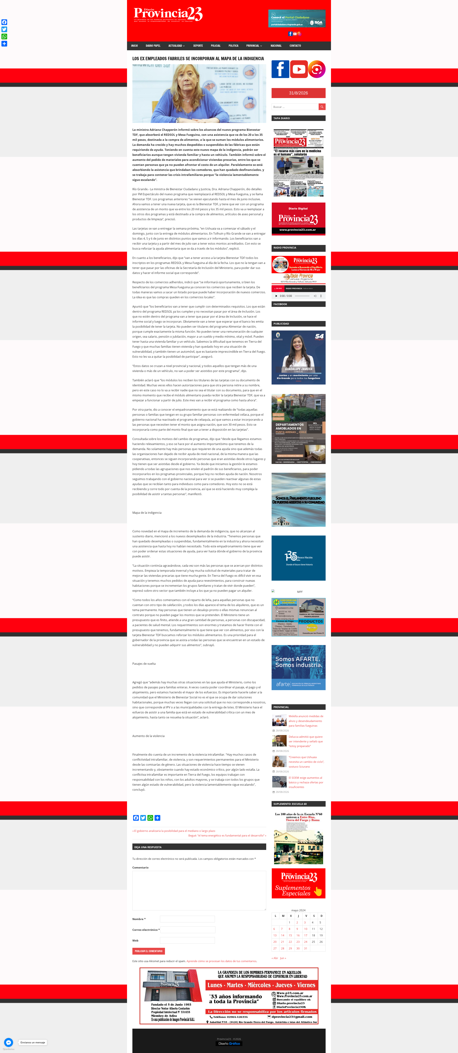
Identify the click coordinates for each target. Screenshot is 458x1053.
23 (298, 941)
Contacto (295, 46)
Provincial (252, 46)
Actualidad (175, 46)
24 (305, 941)
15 (290, 935)
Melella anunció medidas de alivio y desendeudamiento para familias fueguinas (306, 720)
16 (298, 935)
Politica (233, 46)
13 (275, 935)
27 (275, 948)
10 (305, 929)
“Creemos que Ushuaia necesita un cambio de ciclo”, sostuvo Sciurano (306, 761)
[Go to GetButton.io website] (8, 1049)
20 (275, 941)
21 (282, 941)
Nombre (139, 919)
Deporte (198, 46)
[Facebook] (4, 22)
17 (305, 935)
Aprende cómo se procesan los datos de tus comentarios (221, 961)
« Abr (275, 958)
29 (290, 948)
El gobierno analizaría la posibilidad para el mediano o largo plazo (174, 831)
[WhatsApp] (4, 36)
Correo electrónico (146, 930)
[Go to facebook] (8, 1042)
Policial (216, 46)
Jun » (283, 958)
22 (290, 941)
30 (298, 948)
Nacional (276, 46)
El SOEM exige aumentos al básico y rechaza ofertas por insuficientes (306, 782)
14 (282, 935)
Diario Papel (153, 46)
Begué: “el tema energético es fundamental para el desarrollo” (226, 835)
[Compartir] (4, 43)
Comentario (140, 867)
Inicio (134, 46)
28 (282, 948)
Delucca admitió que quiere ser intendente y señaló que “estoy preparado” (306, 741)
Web (135, 940)
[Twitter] (4, 29)
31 (305, 948)
